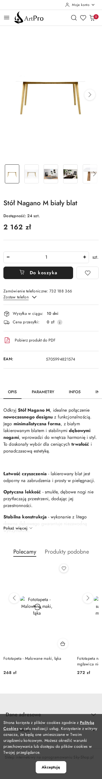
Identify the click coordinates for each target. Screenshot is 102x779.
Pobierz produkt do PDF (35, 340)
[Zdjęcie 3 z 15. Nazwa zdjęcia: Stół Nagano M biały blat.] (51, 173)
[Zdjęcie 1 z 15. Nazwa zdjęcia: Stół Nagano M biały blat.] (12, 173)
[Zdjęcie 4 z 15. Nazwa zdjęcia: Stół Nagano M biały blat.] (70, 173)
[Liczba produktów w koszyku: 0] (92, 17)
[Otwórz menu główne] (6, 17)
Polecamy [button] (24, 552)
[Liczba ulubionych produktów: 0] (83, 17)
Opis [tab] (12, 392)
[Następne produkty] (88, 598)
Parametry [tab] (43, 392)
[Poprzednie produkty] (14, 598)
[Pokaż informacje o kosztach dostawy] (60, 322)
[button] (89, 94)
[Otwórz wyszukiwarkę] (74, 17)
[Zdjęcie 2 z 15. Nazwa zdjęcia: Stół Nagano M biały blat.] (31, 173)
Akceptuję (51, 767)
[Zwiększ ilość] (84, 257)
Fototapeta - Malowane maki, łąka (32, 658)
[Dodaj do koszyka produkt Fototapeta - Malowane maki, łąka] (63, 643)
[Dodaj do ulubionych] (87, 273)
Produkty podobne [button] (67, 552)
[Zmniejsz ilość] (8, 257)
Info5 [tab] (75, 392)
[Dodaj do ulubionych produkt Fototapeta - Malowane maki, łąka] (64, 568)
